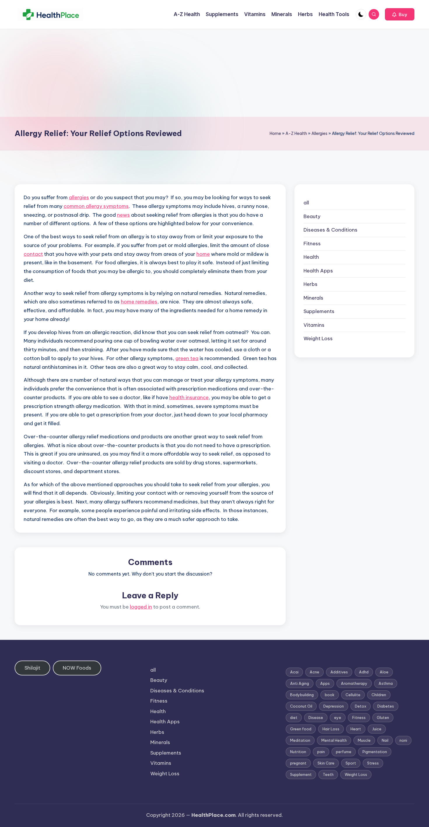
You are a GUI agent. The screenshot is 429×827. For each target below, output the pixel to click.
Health (311, 257)
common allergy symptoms (96, 206)
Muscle (364, 740)
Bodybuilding (302, 694)
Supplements (319, 311)
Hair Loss (330, 729)
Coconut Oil (301, 706)
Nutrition (298, 751)
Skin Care (326, 763)
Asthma (386, 683)
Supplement (301, 774)
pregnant (298, 763)
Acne (314, 672)
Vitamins (314, 325)
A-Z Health (296, 133)
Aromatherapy (354, 683)
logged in (141, 607)
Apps (325, 683)
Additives (339, 672)
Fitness (312, 243)
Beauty (312, 216)
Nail (385, 740)
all (306, 202)
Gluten (383, 717)
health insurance (189, 397)
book (329, 694)
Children (379, 694)
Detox (360, 706)
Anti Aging (299, 683)
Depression (333, 706)
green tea (186, 358)
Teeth (328, 774)
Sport (351, 763)
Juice (376, 729)
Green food (300, 729)
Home (275, 133)
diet (293, 717)
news (123, 215)
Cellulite (353, 694)
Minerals (313, 298)
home (203, 254)
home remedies (139, 301)
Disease (315, 717)
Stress (373, 763)
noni (403, 740)
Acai (294, 672)
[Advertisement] (214, 73)
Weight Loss (318, 338)
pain (321, 751)
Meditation (300, 740)
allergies (79, 197)
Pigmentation (374, 751)
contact (33, 254)
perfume (343, 751)
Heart (355, 729)
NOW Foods (77, 668)
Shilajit (32, 668)
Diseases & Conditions (331, 230)
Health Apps (318, 270)
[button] (399, 14)
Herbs (311, 284)
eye (337, 717)
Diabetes (385, 706)
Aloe (384, 672)
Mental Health (334, 740)
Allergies (319, 133)
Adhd (364, 672)
